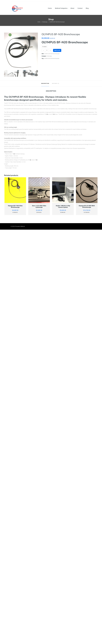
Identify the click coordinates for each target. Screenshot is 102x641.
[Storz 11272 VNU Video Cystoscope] (39, 190)
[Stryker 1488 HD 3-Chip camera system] (63, 190)
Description (45, 83)
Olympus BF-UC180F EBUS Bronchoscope (87, 206)
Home (38, 21)
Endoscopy (44, 21)
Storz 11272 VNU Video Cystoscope (39, 206)
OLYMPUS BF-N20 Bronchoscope (51, 58)
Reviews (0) (55, 83)
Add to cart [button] (15, 202)
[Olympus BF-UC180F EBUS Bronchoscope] (87, 190)
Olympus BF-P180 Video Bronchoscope (15, 206)
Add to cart (57, 50)
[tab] (45, 83)
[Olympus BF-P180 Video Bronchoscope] (15, 190)
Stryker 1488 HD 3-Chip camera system (63, 206)
